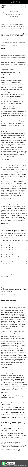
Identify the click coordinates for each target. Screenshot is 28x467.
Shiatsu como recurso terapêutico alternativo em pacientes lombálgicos (14, 14)
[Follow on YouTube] (19, 2)
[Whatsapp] (4, 463)
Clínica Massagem (7, 443)
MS (5, 449)
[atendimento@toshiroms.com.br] (9, 2)
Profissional (7, 462)
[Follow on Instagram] (16, 2)
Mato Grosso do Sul (8, 446)
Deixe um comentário (22, 450)
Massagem (9, 445)
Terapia (10, 449)
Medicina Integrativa (8, 448)
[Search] (26, 6)
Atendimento (14, 462)
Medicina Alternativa (16, 446)
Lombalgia (5, 445)
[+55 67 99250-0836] (11, 2)
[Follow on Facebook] (14, 2)
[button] (21, 6)
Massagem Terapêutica (16, 445)
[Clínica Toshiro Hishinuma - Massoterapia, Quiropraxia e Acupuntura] (8, 6)
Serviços (23, 462)
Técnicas (19, 462)
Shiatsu (7, 449)
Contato (15, 463)
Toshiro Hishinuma (14, 11)
